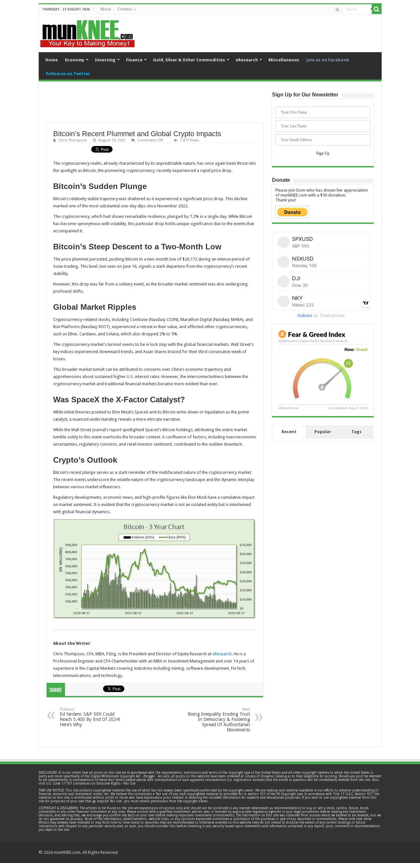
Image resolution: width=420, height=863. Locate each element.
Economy (74, 59)
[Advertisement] (155, 106)
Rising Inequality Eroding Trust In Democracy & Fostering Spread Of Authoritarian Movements (219, 719)
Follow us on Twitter (68, 73)
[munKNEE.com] (87, 31)
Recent (289, 431)
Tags (356, 431)
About (105, 9)
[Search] (377, 9)
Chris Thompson (72, 140)
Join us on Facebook (327, 59)
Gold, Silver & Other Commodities (189, 59)
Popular (322, 431)
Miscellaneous (283, 59)
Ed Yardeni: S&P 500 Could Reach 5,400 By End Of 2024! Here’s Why (90, 717)
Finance (134, 59)
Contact (124, 9)
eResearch (247, 59)
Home (51, 59)
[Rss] (337, 9)
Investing (105, 59)
